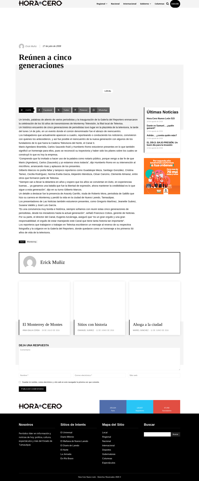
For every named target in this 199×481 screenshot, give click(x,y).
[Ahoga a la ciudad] (154, 300)
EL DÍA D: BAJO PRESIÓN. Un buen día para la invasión (162, 143)
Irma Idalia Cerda (31, 330)
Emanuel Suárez (86, 330)
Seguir (140, 401)
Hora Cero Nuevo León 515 (161, 118)
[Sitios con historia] (99, 300)
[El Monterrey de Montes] (44, 300)
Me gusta (113, 401)
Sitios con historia (92, 324)
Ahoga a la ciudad (147, 324)
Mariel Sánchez (141, 330)
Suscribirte (167, 401)
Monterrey (32, 242)
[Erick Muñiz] (22, 46)
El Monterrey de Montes (42, 324)
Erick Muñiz (31, 46)
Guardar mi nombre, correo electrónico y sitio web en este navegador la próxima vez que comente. (61, 382)
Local (108, 91)
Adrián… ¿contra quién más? (162, 135)
